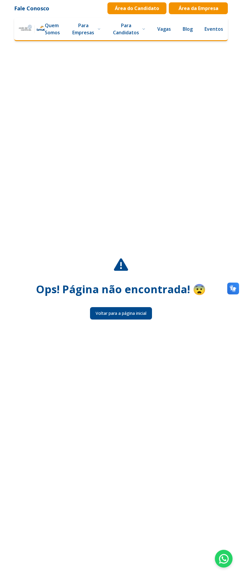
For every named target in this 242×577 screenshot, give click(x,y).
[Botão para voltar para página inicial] (32, 29)
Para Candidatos (126, 29)
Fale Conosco (31, 8)
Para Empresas (83, 29)
